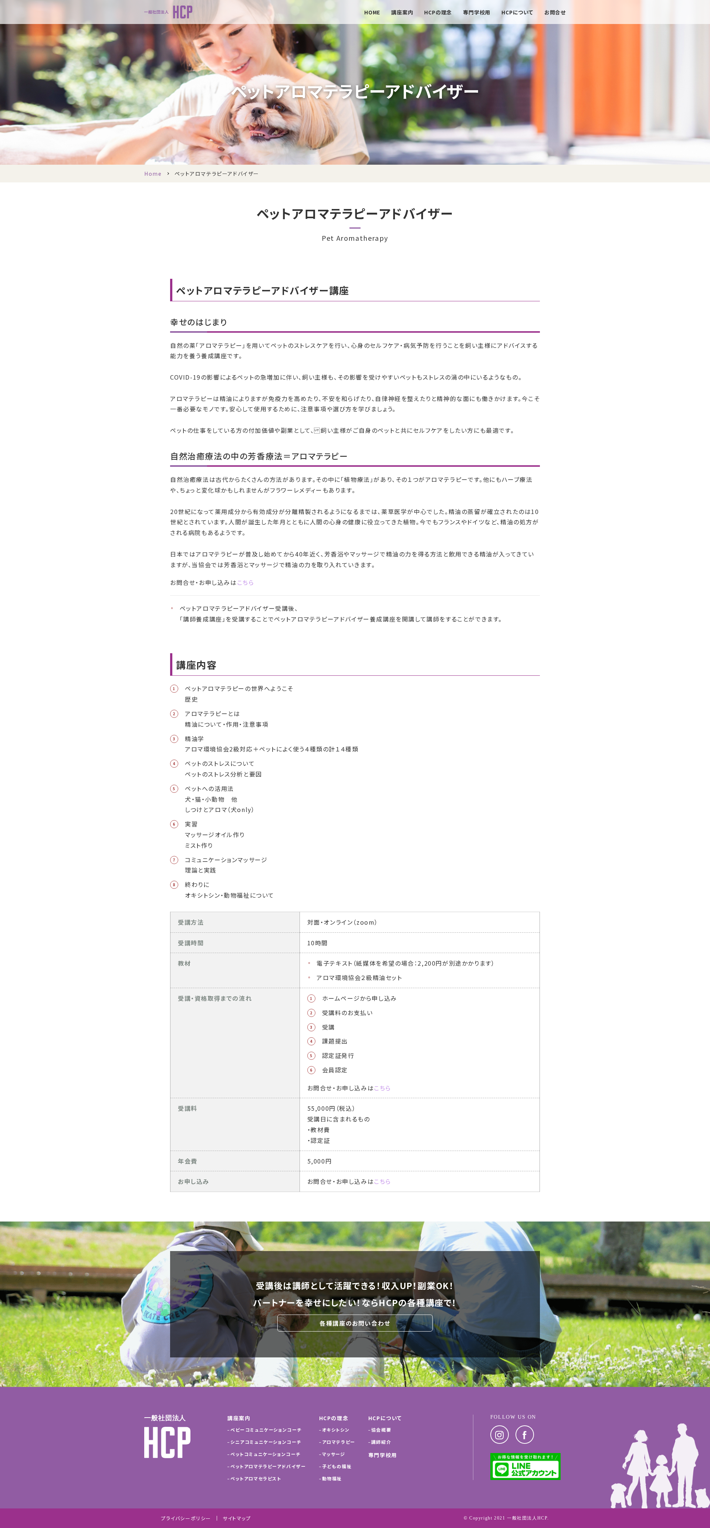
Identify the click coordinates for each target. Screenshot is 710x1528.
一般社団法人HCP (527, 1518)
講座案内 (402, 13)
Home (153, 173)
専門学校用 (476, 13)
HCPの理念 (438, 13)
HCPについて (517, 13)
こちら (245, 582)
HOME (372, 13)
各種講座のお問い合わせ (355, 1323)
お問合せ (555, 13)
